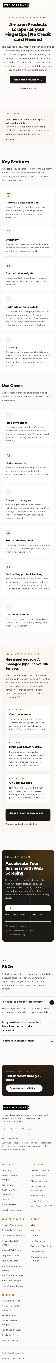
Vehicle (5, 1199)
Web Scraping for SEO (41, 1206)
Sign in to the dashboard (14, 1358)
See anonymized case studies (21, 824)
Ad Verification (38, 1195)
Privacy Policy (37, 1251)
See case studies (28, 88)
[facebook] (4, 1128)
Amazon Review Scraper (13, 1235)
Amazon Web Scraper (12, 1225)
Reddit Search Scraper (12, 1330)
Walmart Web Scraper (12, 1250)
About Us (35, 1230)
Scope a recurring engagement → (27, 814)
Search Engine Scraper (12, 1210)
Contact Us (36, 1235)
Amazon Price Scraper (12, 1230)
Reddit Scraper (9, 1315)
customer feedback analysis (30, 619)
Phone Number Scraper (13, 1286)
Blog (33, 1225)
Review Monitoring (40, 1201)
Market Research (39, 1181)
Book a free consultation (26, 79)
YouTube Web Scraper (12, 1275)
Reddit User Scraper (11, 1335)
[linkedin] (29, 1128)
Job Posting (7, 1185)
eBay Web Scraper (10, 1255)
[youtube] (23, 1128)
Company (6, 1170)
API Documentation (11, 1301)
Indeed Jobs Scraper (12, 1280)
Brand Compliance (40, 1170)
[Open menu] (52, 5)
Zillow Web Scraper (11, 1261)
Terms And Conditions (42, 1246)
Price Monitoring (39, 1175)
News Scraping (9, 1205)
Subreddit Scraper (11, 1340)
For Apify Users (38, 1241)
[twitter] (10, 1128)
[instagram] (16, 1128)
